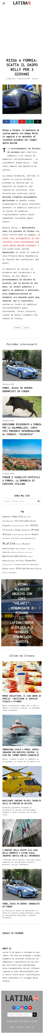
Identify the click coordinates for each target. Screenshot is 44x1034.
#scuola (25, 564)
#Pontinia (21, 552)
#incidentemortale (28, 538)
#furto (28, 534)
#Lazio (26, 543)
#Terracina (23, 568)
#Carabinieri (8, 521)
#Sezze (5, 568)
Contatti (20, 1027)
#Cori (27, 526)
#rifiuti (20, 561)
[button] (39, 501)
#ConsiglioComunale (17, 525)
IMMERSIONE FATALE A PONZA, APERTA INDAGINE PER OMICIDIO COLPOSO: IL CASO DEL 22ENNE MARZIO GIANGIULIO (20, 752)
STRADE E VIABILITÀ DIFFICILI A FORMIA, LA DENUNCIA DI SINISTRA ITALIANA (21, 480)
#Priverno (29, 552)
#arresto (27, 517)
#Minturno (31, 548)
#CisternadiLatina (25, 521)
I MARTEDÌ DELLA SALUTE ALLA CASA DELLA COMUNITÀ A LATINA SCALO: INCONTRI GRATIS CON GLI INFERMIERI (21, 853)
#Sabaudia (30, 560)
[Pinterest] (22, 122)
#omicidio (6, 552)
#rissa (26, 327)
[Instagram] (22, 1008)
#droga (18, 530)
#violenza (12, 573)
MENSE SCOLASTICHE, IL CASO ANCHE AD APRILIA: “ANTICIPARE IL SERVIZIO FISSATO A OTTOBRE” (21, 699)
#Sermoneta (34, 564)
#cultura (10, 530)
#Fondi (35, 529)
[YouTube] (30, 1008)
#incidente (15, 538)
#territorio (36, 568)
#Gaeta (35, 534)
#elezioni (26, 530)
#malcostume (8, 548)
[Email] (37, 122)
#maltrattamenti (21, 548)
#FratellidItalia (18, 534)
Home (12, 1027)
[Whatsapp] (30, 122)
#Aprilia (17, 516)
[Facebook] (6, 122)
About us (30, 1027)
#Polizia (14, 552)
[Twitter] (14, 122)
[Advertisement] (22, 31)
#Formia (18, 327)
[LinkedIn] (26, 1008)
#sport (12, 569)
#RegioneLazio (8, 561)
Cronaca (35, 79)
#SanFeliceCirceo (8, 564)
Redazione (12, 79)
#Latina (8, 543)
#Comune (6, 525)
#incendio (6, 538)
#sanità (18, 564)
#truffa (5, 572)
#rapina (30, 556)
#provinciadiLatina (14, 556)
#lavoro (18, 544)
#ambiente (6, 517)
